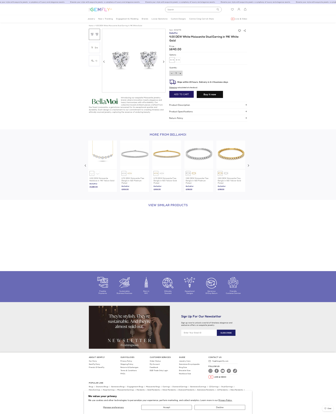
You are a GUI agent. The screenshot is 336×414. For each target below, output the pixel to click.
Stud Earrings (227, 386)
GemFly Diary (94, 364)
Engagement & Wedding (127, 19)
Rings (91, 386)
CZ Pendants (222, 390)
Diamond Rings (102, 386)
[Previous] (104, 62)
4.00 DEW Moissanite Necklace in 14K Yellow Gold (102, 179)
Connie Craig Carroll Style (201, 19)
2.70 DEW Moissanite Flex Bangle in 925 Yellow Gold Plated (165, 180)
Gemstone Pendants (205, 390)
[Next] (164, 62)
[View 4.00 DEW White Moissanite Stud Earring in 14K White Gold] (102, 225)
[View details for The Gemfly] (102, 10)
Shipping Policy (126, 364)
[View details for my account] (239, 11)
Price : (172, 46)
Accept (166, 407)
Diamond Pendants (186, 390)
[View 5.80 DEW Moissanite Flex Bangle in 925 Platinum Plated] (198, 155)
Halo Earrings (94, 390)
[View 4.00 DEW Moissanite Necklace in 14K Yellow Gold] (102, 155)
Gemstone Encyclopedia (189, 364)
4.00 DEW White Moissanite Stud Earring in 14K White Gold (102, 250)
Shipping (173, 87)
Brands (145, 19)
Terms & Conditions (128, 370)
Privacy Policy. (225, 400)
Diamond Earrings (179, 386)
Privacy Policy (126, 361)
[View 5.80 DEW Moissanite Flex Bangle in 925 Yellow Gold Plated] (230, 155)
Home (91, 26)
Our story (93, 361)
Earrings (166, 386)
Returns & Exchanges (129, 367)
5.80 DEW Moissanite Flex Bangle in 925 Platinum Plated (197, 180)
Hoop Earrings (109, 390)
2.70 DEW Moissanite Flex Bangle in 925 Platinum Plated (133, 180)
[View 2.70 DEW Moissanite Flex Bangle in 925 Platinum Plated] (134, 155)
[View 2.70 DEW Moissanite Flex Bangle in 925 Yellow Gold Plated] (166, 155)
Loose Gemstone (159, 19)
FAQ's (122, 373)
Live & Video (241, 19)
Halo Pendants (236, 390)
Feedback (154, 367)
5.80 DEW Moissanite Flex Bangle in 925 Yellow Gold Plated (229, 180)
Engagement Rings (135, 386)
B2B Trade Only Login (159, 370)
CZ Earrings (214, 386)
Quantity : (173, 67)
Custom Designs (178, 19)
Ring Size (183, 367)
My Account (155, 364)
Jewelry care (184, 361)
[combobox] (193, 9)
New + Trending (105, 19)
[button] (245, 10)
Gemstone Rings (118, 386)
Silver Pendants (169, 390)
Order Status (155, 361)
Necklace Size (185, 373)
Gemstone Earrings (198, 386)
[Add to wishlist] (239, 30)
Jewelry (91, 19)
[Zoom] (134, 60)
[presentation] (85, 165)
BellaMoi (93, 184)
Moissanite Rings (153, 386)
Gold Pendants (153, 390)
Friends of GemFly (96, 367)
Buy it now (210, 94)
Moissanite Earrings (125, 390)
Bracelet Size (184, 370)
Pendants (141, 390)
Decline (220, 407)
